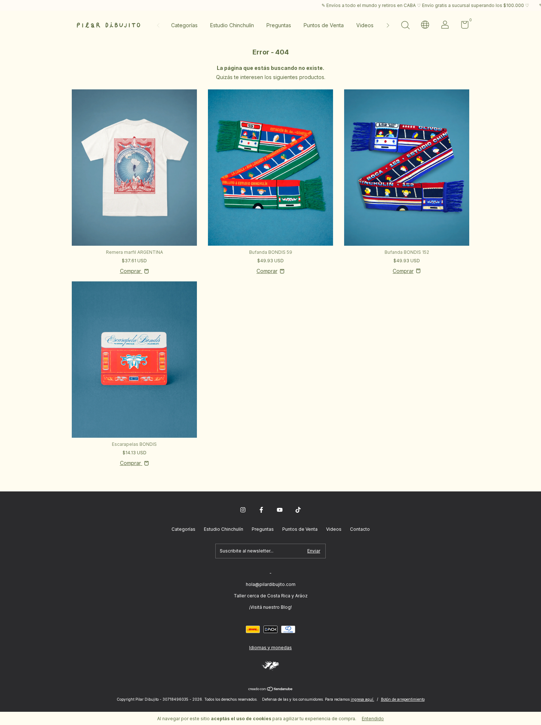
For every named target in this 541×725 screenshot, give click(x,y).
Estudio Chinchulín (232, 25)
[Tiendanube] (271, 689)
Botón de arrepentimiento (403, 699)
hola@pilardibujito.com (271, 584)
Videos (365, 25)
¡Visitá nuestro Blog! (270, 607)
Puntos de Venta (324, 25)
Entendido (373, 718)
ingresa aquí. (362, 699)
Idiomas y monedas (270, 647)
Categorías (184, 25)
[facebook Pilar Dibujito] (261, 510)
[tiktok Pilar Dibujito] (298, 510)
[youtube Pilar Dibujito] (280, 510)
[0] (462, 26)
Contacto (360, 529)
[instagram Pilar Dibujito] (243, 510)
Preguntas (278, 25)
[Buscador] (405, 25)
